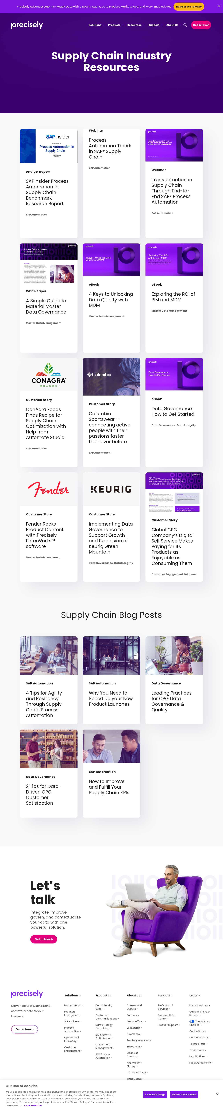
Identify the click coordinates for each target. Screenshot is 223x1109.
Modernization (73, 1005)
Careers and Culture (134, 1007)
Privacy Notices (198, 1005)
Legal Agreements (200, 1062)
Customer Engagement (72, 1049)
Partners (132, 1015)
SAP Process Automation (102, 1056)
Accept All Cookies (184, 1094)
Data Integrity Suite (103, 1007)
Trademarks (196, 1050)
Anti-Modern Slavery (134, 1064)
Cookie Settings (198, 1037)
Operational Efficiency (71, 1039)
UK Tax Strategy (136, 1072)
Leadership (133, 1027)
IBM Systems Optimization (103, 1036)
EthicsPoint (133, 1046)
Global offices (135, 1021)
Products (114, 25)
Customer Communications (106, 1016)
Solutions (95, 25)
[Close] (217, 1094)
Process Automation (71, 1029)
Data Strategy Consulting (104, 1026)
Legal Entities (197, 1056)
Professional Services (165, 1007)
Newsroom (133, 1034)
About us (133, 995)
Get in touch (201, 25)
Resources (134, 25)
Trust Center (134, 1079)
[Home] (27, 25)
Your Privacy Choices (199, 1023)
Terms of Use (197, 1044)
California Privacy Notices (199, 1013)
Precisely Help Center (166, 1016)
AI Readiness (71, 1021)
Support (153, 25)
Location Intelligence (71, 1013)
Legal (193, 995)
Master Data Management (103, 1046)
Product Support (168, 1025)
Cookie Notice (197, 1031)
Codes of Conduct (132, 1054)
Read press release (189, 6)
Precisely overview (138, 1040)
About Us (172, 25)
